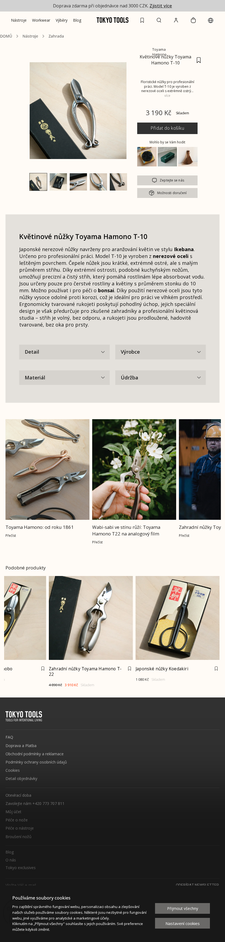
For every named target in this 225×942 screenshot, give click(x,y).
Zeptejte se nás (172, 180)
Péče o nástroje (19, 828)
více (167, 95)
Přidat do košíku (167, 128)
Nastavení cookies (182, 923)
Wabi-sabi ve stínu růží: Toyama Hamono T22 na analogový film (126, 530)
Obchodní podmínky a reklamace (34, 753)
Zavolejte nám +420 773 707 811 (34, 803)
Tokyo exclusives (20, 867)
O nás (10, 860)
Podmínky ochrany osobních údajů (36, 762)
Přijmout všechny (182, 908)
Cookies (12, 770)
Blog (9, 852)
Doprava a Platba (20, 745)
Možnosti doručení (172, 193)
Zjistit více (161, 6)
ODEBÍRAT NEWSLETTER (197, 885)
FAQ (9, 737)
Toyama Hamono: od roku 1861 (39, 527)
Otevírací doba (18, 795)
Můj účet (13, 811)
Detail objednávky (21, 778)
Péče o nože (16, 819)
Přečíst (10, 535)
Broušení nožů (18, 836)
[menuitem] (18, 20)
